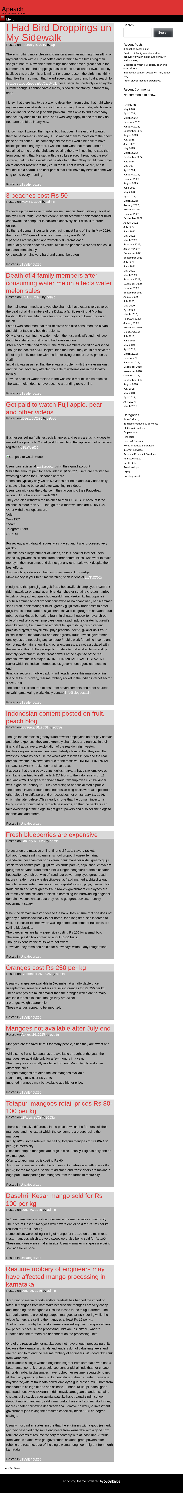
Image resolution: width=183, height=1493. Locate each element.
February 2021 (131, 279)
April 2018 (129, 397)
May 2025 (129, 148)
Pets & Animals (131, 458)
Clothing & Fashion (134, 428)
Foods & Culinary (133, 441)
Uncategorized (31, 184)
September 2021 (132, 257)
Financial (128, 437)
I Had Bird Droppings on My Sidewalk (58, 32)
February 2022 (131, 244)
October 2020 (131, 288)
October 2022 (131, 214)
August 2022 (130, 222)
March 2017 (130, 406)
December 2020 (132, 284)
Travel (126, 472)
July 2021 (128, 262)
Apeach (13, 9)
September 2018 (132, 380)
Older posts (12, 1468)
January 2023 (131, 205)
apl (53, 45)
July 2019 (128, 336)
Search (128, 25)
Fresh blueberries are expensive (52, 834)
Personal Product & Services (139, 454)
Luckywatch (29, 447)
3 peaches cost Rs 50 (37, 195)
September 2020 (132, 292)
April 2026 (129, 113)
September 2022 (132, 218)
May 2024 (129, 166)
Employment (130, 432)
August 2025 (130, 135)
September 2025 (132, 131)
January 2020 (131, 323)
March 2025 (130, 153)
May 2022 (129, 235)
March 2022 (130, 240)
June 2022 (129, 231)
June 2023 (129, 187)
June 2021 (129, 266)
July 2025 (128, 139)
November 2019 (132, 327)
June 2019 (129, 340)
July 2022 (128, 227)
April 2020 (129, 310)
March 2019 (130, 353)
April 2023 (129, 196)
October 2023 (131, 179)
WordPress (112, 1481)
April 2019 (129, 349)
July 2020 (128, 301)
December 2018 (132, 366)
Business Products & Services (140, 423)
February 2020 (131, 319)
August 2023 (130, 183)
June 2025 (129, 144)
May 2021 (129, 270)
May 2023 (129, 192)
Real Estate (130, 463)
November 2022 (132, 209)
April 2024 (129, 170)
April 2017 (129, 401)
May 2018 (129, 393)
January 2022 (131, 249)
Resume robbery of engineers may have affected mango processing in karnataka (55, 1276)
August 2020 (130, 297)
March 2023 (130, 201)
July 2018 (128, 388)
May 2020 (129, 305)
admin (50, 201)
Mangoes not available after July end (58, 1028)
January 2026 (131, 126)
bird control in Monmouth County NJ (32, 83)
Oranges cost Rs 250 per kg (46, 967)
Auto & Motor (130, 419)
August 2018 (130, 384)
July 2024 (128, 161)
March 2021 (130, 275)
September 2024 (132, 157)
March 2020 (130, 314)
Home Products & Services (138, 445)
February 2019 (131, 358)
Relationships (131, 467)
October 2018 (131, 375)
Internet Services (133, 450)
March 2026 (130, 118)
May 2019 (129, 345)
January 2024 (131, 174)
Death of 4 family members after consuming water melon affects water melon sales (59, 283)
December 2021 (132, 253)
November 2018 (132, 371)
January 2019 (131, 362)
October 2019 (131, 332)
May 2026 (129, 109)
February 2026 (131, 122)
